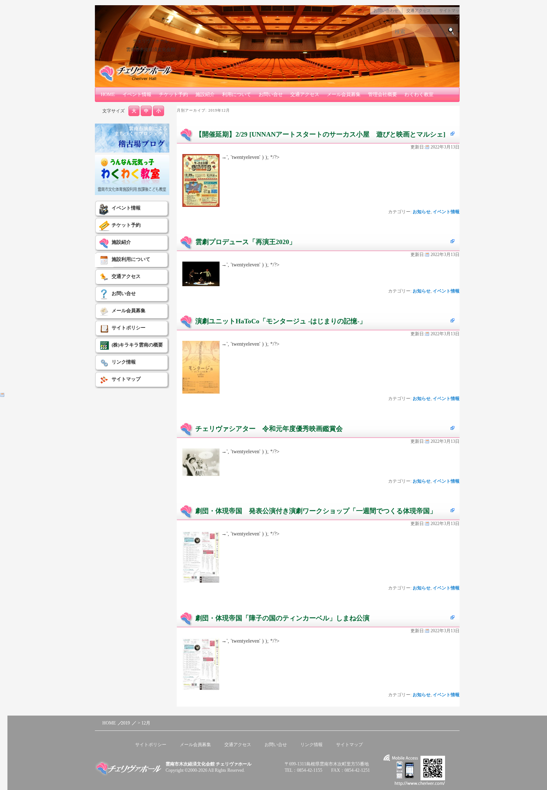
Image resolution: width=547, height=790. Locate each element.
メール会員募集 (344, 94)
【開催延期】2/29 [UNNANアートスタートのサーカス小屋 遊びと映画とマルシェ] (320, 134)
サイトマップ (126, 379)
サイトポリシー (128, 327)
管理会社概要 (382, 94)
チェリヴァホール (151, 41)
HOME (108, 94)
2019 (125, 723)
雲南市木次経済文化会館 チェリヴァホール (209, 764)
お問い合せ (271, 94)
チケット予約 (173, 94)
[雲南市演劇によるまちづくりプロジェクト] (132, 151)
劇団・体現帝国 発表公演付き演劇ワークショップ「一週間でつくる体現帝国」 (315, 511)
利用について (236, 94)
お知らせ (422, 211)
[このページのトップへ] (429, 723)
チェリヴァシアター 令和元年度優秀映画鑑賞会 (269, 428)
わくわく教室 (419, 94)
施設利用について (131, 259)
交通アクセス (418, 10)
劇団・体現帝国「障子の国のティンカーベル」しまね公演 (282, 618)
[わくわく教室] (132, 193)
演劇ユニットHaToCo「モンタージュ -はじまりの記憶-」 (280, 321)
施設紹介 (205, 94)
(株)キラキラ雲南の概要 (137, 345)
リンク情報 (124, 362)
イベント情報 (136, 94)
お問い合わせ (386, 10)
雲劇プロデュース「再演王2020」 (245, 242)
